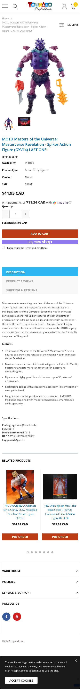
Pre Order (20, 537)
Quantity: (7, 206)
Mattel (28, 177)
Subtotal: (7, 223)
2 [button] (32, 552)
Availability (9, 162)
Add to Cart (40, 234)
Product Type (10, 170)
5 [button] (44, 552)
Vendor (6, 177)
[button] (10, 157)
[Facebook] (6, 617)
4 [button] (40, 552)
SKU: (4, 184)
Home (5, 18)
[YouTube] (17, 617)
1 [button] (28, 552)
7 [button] (52, 552)
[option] (40, 76)
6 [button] (48, 552)
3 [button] (36, 552)
